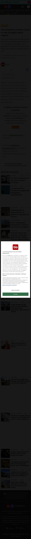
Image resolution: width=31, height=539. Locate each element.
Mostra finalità (16, 290)
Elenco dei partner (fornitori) (10, 285)
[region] (15, 269)
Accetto (16, 294)
